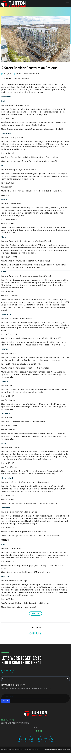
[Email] (40, 633)
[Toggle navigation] (67, 3)
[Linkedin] (37, 633)
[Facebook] (30, 633)
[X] (33, 633)
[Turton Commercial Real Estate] (35, 713)
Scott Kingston (16, 79)
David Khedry (25, 79)
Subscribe (6, 701)
